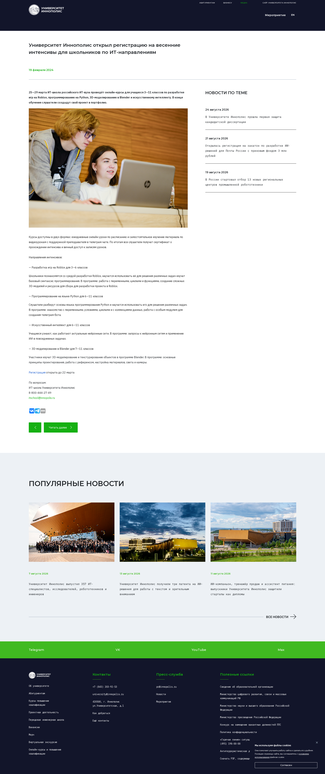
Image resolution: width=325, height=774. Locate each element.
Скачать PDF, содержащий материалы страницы (248, 758)
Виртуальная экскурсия (43, 742)
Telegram (36, 650)
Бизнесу (227, 3)
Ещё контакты (101, 720)
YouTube (199, 650)
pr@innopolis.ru (166, 686)
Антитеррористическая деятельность (242, 751)
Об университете (39, 685)
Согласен (286, 765)
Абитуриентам (207, 3)
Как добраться (101, 713)
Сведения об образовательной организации (246, 686)
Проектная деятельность (44, 712)
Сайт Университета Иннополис (279, 3)
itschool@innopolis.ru (42, 398)
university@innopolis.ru (108, 694)
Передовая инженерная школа (46, 719)
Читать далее (58, 427)
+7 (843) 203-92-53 (105, 686)
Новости (161, 694)
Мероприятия (275, 15)
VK (118, 650)
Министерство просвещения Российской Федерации (250, 717)
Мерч (31, 734)
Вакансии (34, 727)
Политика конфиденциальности (238, 732)
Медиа (244, 3)
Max (281, 650)
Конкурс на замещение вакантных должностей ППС (250, 724)
